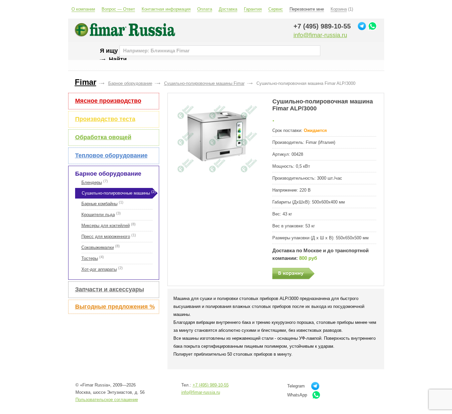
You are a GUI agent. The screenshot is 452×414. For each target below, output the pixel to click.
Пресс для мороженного (105, 236)
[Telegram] (361, 26)
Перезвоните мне (307, 9)
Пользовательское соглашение (106, 399)
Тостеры (89, 258)
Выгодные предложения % (115, 306)
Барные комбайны (99, 203)
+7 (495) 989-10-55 (322, 26)
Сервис (275, 9)
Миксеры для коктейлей (105, 225)
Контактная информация (166, 9)
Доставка (228, 9)
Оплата (204, 9)
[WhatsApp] (372, 26)
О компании (83, 9)
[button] (216, 139)
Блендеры (91, 182)
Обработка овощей (103, 137)
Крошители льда (98, 214)
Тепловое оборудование (111, 155)
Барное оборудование (108, 173)
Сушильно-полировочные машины (116, 193)
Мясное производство (108, 100)
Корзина (339, 9)
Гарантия (253, 9)
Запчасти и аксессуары (109, 289)
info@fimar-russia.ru (320, 35)
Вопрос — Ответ (118, 9)
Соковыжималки (97, 247)
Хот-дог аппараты (99, 269)
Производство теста (105, 119)
